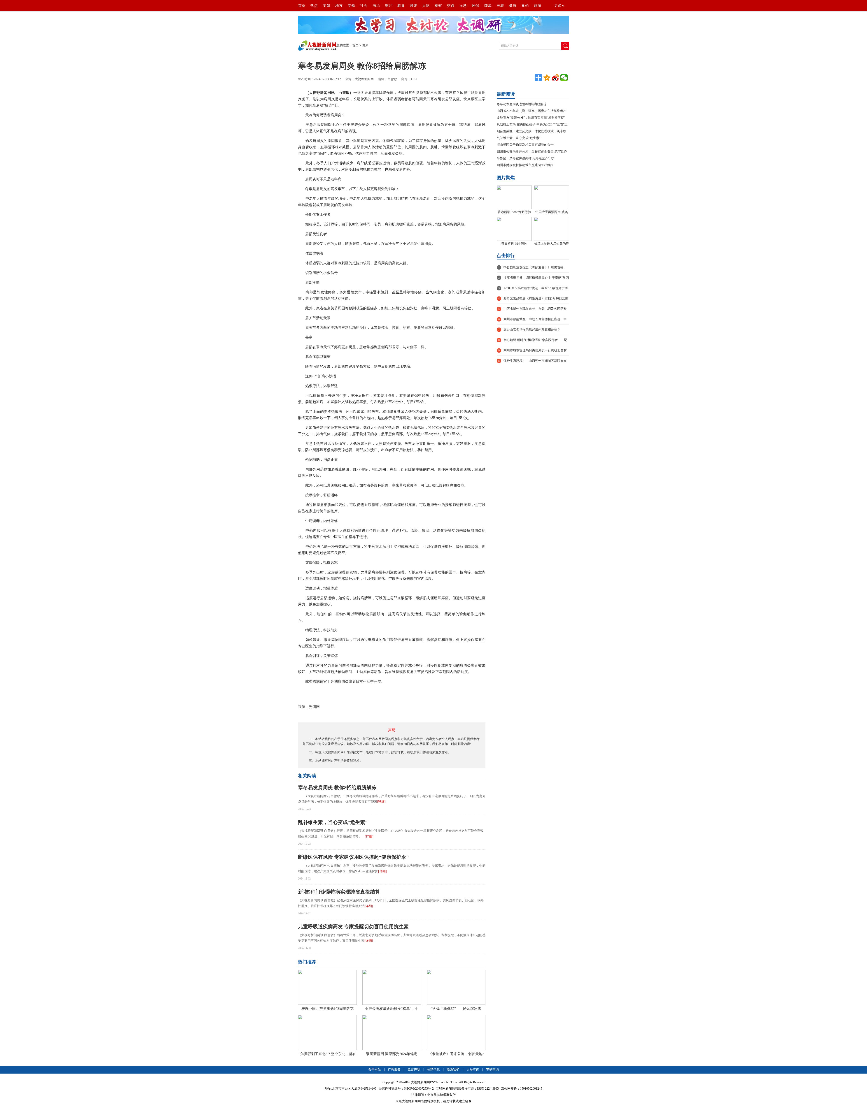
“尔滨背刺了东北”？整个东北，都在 (327, 1054)
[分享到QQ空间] (546, 77)
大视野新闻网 (364, 79)
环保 (475, 5)
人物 (425, 5)
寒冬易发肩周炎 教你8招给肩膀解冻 (337, 787)
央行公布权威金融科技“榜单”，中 (392, 1009)
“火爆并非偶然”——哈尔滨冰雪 (456, 1009)
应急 (463, 5)
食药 (525, 5)
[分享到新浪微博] (555, 77)
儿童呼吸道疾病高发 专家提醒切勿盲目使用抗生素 (353, 926)
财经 (388, 5)
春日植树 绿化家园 (514, 243)
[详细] (381, 801)
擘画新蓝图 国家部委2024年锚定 (391, 1054)
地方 (339, 5)
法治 (376, 5)
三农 (500, 5)
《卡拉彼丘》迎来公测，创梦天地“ (456, 1054)
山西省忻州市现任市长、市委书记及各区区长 (535, 309)
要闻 (326, 5)
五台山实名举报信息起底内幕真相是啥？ (531, 329)
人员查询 (472, 1069)
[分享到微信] (564, 77)
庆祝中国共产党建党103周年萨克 (327, 1009)
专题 (351, 5)
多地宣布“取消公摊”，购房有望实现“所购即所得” (531, 117)
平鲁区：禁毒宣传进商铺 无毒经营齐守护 (526, 158)
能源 (488, 5)
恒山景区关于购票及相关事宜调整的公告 (525, 144)
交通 (450, 5)
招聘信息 (433, 1069)
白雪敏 (392, 79)
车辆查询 (492, 1069)
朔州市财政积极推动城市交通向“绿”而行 (525, 165)
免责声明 (414, 1069)
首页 (301, 5)
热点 (314, 5)
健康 (512, 5)
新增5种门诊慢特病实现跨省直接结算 (339, 892)
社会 (363, 5)
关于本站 (374, 1069)
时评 (413, 5)
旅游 (537, 5)
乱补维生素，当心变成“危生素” (333, 822)
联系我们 (453, 1069)
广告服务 (394, 1069)
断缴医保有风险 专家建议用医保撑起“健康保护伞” (353, 857)
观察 (438, 5)
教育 (401, 5)
